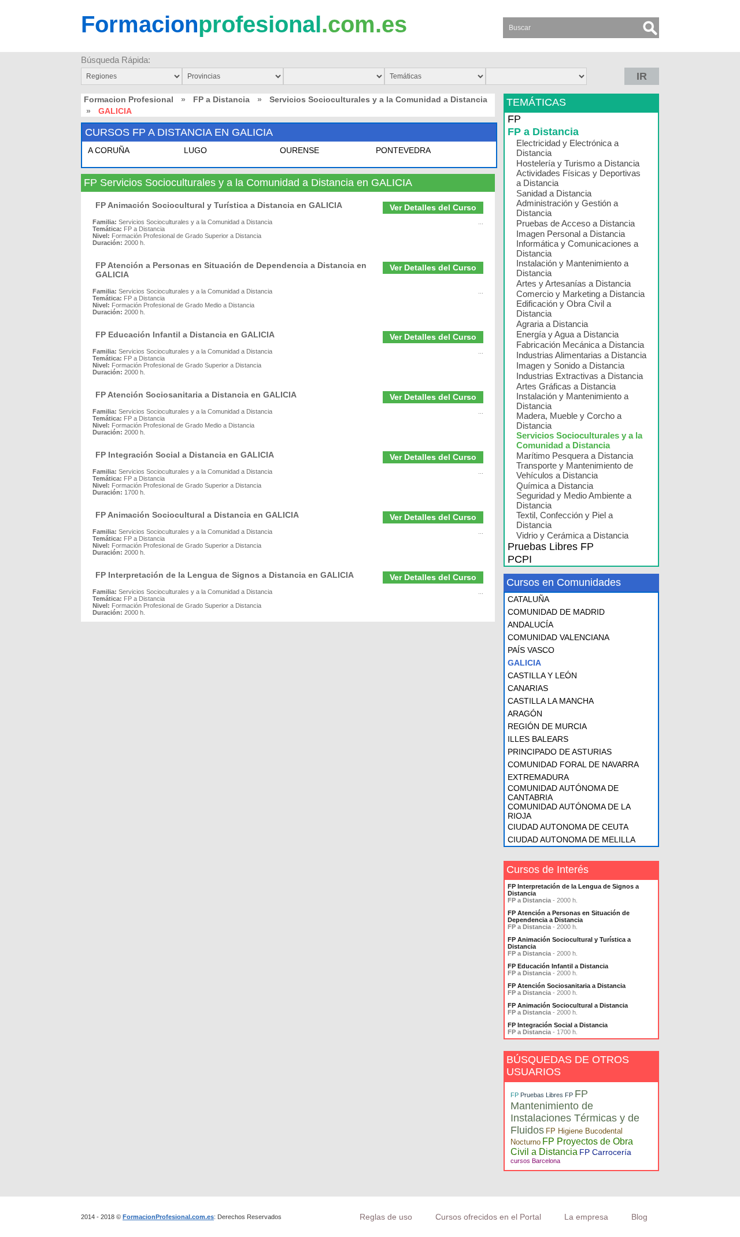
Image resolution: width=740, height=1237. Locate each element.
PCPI (520, 559)
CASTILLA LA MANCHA (551, 700)
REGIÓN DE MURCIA (547, 726)
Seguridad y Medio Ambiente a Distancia (573, 500)
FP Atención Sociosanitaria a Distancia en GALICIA (196, 394)
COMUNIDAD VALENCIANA (558, 637)
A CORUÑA (109, 150)
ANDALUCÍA (530, 624)
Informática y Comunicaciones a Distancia (577, 248)
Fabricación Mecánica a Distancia (580, 345)
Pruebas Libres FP (551, 546)
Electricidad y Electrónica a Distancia (567, 148)
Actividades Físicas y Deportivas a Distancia (578, 178)
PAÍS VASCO (531, 650)
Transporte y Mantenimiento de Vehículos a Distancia (574, 470)
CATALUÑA (528, 599)
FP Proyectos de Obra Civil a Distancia (571, 1146)
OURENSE (299, 150)
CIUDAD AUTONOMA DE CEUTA (568, 826)
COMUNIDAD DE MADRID (556, 611)
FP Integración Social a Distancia (558, 1024)
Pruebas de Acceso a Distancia (575, 223)
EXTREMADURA (538, 777)
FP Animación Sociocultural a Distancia (568, 1005)
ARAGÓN (525, 713)
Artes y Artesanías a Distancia (573, 283)
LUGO (195, 150)
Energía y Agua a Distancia (567, 334)
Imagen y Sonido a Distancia (570, 365)
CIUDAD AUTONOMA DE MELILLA (571, 839)
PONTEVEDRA (403, 150)
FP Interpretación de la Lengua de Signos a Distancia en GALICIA (224, 575)
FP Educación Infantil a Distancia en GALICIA (185, 334)
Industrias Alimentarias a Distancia (581, 355)
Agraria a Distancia (552, 324)
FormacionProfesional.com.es (168, 1216)
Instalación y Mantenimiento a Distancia (572, 268)
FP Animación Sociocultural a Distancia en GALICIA (197, 514)
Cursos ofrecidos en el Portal (488, 1216)
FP (514, 119)
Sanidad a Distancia (553, 193)
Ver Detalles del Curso (433, 207)
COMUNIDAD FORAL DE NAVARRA (573, 764)
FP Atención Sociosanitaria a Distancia (567, 985)
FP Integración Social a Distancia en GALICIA (184, 454)
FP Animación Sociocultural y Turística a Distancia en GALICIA (218, 205)
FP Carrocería (605, 1152)
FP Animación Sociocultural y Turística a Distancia (569, 943)
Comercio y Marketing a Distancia (580, 294)
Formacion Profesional (128, 99)
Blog (639, 1216)
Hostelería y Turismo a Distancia (577, 163)
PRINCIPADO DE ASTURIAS (560, 751)
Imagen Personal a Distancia (570, 234)
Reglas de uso (386, 1216)
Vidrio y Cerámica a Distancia (572, 535)
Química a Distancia (554, 486)
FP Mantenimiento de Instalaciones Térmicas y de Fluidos (574, 1112)
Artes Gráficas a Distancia (566, 386)
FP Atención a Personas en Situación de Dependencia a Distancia (569, 916)
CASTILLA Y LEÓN (542, 675)
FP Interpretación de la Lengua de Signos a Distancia (573, 890)
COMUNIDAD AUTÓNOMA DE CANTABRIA (563, 792)
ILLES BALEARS (538, 739)
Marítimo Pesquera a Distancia (574, 455)
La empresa (586, 1216)
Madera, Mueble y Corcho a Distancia (568, 420)
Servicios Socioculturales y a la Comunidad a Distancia (378, 99)
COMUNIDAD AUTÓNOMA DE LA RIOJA (569, 811)
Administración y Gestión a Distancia (567, 208)
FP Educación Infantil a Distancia (558, 966)
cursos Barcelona (535, 1160)
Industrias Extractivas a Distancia (579, 376)
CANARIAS (528, 688)
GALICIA (524, 662)
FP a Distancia (221, 99)
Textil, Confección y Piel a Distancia (564, 520)
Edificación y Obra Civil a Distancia (563, 308)
